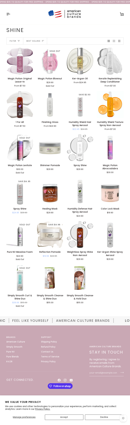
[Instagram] (65, 380)
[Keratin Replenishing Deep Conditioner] (110, 61)
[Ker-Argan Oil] (80, 61)
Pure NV (10, 351)
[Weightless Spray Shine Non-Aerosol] (80, 234)
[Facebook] (59, 380)
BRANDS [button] (11, 337)
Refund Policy (48, 346)
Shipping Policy (49, 341)
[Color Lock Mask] (110, 191)
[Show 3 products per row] (114, 41)
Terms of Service (50, 356)
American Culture (15, 341)
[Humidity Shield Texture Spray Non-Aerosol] (110, 104)
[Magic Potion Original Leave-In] (19, 61)
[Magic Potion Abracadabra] (110, 147)
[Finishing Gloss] (50, 104)
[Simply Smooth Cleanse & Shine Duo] (50, 278)
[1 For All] (19, 104)
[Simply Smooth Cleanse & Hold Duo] (80, 278)
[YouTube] (71, 380)
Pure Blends (12, 356)
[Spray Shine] (80, 147)
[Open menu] (11, 14)
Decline (104, 417)
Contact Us (47, 351)
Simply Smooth (14, 346)
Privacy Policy (48, 361)
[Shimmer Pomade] (50, 147)
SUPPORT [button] (46, 337)
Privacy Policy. (42, 409)
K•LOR (9, 361)
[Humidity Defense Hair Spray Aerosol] (80, 191)
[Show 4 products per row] (120, 41)
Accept (64, 417)
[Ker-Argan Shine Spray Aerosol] (110, 234)
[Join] (121, 372)
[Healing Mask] (50, 191)
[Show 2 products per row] (108, 41)
